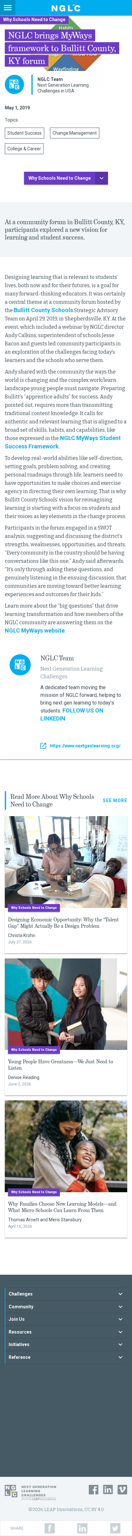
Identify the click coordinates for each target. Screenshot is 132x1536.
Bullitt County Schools (43, 310)
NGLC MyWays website (35, 630)
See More (115, 800)
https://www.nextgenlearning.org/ (85, 745)
